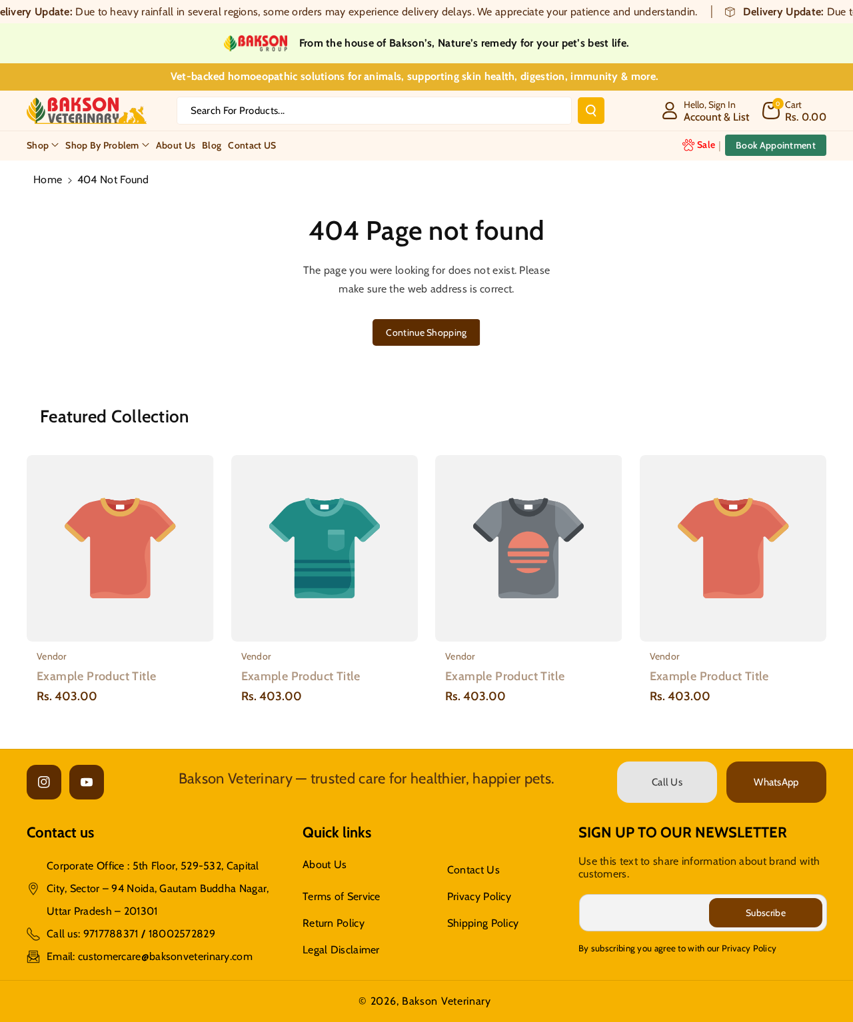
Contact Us (473, 869)
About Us (325, 864)
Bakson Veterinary (446, 1001)
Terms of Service (342, 896)
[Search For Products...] (591, 110)
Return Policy (334, 923)
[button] (794, 110)
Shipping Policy (483, 923)
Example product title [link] (96, 676)
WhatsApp (776, 782)
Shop (38, 145)
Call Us (667, 782)
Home (47, 179)
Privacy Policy (479, 896)
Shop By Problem (102, 145)
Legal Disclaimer (341, 949)
